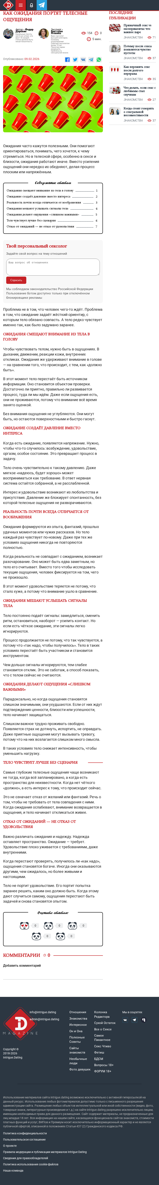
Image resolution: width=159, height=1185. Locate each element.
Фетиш (99, 1052)
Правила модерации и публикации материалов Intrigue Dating (45, 1152)
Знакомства (78, 1018)
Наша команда (13, 1170)
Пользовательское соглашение (24, 1139)
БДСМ (98, 1059)
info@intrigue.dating (43, 1012)
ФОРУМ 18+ (102, 1071)
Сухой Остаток (105, 1023)
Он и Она (75, 1031)
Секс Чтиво (102, 1046)
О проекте (10, 1145)
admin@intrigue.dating (44, 1019)
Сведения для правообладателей (25, 1158)
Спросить (16, 280)
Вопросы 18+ (104, 1065)
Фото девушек (79, 1069)
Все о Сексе (103, 1029)
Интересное (78, 1025)
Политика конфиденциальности (25, 1133)
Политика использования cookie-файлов (30, 1164)
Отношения (77, 1012)
